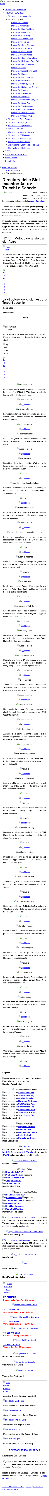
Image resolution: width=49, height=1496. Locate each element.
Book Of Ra (10, 160)
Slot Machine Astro (16, 19)
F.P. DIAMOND (9, 1297)
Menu (2, 3)
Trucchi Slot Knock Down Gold (24, 70)
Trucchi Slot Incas (18, 67)
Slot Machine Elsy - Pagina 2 (20, 119)
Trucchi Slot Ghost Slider (21, 51)
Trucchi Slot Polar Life (20, 96)
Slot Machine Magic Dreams (20, 125)
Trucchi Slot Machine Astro (22, 77)
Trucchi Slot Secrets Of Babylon (24, 99)
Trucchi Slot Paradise (20, 90)
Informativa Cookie (10, 1489)
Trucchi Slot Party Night (21, 93)
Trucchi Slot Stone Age (20, 103)
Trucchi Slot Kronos (19, 74)
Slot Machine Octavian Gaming (21, 132)
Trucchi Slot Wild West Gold (22, 112)
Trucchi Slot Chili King (20, 35)
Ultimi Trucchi (11, 157)
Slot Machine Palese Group (19, 138)
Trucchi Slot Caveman (20, 32)
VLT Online (10, 151)
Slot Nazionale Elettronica (19, 148)
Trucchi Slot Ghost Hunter (22, 48)
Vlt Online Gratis (13, 1174)
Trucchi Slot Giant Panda (21, 54)
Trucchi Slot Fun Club (20, 41)
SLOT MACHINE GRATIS (16, 154)
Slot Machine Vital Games (19, 141)
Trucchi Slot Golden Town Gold (24, 58)
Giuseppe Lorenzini (34, 1486)
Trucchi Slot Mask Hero (21, 80)
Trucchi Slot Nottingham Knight (24, 87)
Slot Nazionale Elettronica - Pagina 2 (23, 144)
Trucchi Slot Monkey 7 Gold (22, 83)
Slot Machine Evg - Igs (17, 122)
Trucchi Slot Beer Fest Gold (22, 29)
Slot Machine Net (15, 128)
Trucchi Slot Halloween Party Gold (25, 61)
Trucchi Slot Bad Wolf (20, 25)
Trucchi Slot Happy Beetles (22, 64)
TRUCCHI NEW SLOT (14, 12)
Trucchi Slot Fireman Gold (22, 38)
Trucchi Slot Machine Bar (15, 9)
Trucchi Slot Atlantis (19, 22)
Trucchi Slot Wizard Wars (21, 115)
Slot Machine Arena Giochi (19, 16)
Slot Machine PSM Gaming (19, 135)
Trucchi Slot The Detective (22, 106)
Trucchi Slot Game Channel (22, 45)
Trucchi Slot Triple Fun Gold (22, 109)
